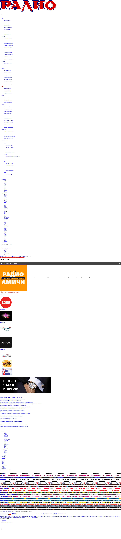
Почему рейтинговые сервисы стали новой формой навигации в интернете (12, 410)
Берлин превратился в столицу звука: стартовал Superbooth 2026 (11, 421)
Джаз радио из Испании (9, 170)
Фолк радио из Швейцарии (10, 152)
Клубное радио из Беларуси (8, 43)
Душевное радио (3, 335)
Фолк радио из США (9, 149)
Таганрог (5, 229)
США (4, 191)
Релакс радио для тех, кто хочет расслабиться (96, 516)
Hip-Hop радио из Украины (8, 120)
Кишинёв (5, 210)
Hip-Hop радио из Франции (8, 127)
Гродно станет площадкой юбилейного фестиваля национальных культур (12, 408)
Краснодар (5, 211)
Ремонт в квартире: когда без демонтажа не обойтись (8, 418)
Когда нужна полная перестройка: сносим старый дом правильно (10, 419)
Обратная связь (4, 242)
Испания (5, 184)
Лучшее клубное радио (24, 516)
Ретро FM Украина (4, 496)
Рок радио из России (7, 20)
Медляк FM (2, 322)
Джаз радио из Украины (9, 165)
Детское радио (2, 516)
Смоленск (5, 228)
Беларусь (5, 180)
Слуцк (5, 227)
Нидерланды (5, 190)
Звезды (5, 237)
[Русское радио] (7, 375)
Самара (5, 443)
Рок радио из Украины (7, 22)
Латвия (5, 187)
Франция (3, 467)
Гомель (5, 205)
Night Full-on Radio (4, 500)
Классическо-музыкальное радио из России (13, 156)
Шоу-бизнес (5, 241)
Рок (2, 18)
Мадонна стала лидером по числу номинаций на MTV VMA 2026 (11, 397)
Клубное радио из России (8, 38)
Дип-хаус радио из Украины (8, 54)
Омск (4, 221)
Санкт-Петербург (6, 226)
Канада (3, 461)
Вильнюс (5, 202)
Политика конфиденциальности (7, 522)
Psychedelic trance (3, 492)
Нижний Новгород (6, 217)
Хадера (5, 233)
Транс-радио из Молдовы (8, 79)
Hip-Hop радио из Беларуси (8, 122)
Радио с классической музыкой (55, 516)
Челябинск (5, 235)
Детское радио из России (10, 174)
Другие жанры (4, 140)
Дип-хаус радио (10, 516)
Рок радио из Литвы (7, 29)
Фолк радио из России (9, 145)
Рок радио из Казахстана (8, 27)
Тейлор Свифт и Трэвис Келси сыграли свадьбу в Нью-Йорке (10, 400)
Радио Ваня (2, 309)
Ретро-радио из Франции (8, 102)
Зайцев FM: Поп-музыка (5, 484)
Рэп (2, 115)
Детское (5, 172)
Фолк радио (26, 517)
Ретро (3, 95)
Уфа (4, 448)
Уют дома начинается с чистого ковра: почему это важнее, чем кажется (11, 416)
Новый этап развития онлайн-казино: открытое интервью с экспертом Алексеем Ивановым (19, 486)
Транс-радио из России (7, 70)
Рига (4, 224)
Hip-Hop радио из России (8, 118)
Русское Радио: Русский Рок (5, 482)
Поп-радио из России (7, 88)
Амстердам (5, 195)
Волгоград (5, 433)
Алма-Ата (5, 194)
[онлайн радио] (15, 263)
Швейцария (4, 468)
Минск (5, 455)
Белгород (5, 198)
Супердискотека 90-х (4, 502)
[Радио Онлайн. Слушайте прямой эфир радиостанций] (28, 11)
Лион (4, 213)
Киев (4, 209)
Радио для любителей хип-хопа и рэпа (46, 516)
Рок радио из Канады (7, 31)
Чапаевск (5, 234)
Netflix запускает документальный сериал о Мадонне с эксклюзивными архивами (14, 426)
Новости (38, 516)
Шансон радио (30, 517)
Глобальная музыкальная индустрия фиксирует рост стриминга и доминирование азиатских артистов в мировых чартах (20, 403)
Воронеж (5, 204)
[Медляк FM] (6, 320)
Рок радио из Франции (7, 34)
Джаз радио (5, 516)
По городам (4, 193)
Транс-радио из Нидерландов (8, 81)
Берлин (5, 200)
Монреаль (5, 215)
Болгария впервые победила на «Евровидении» (8, 411)
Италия (5, 185)
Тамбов (5, 446)
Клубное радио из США (8, 47)
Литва (5, 188)
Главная (1, 256)
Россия (17, 292)
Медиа (5, 239)
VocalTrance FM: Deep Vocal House (7, 504)
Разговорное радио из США (8, 138)
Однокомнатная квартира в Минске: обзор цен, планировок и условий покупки (13, 405)
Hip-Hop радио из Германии (8, 124)
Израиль (5, 183)
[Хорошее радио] (7, 367)
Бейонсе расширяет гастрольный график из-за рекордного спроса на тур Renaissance (14, 424)
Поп (2, 86)
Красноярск (6, 437)
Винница (5, 450)
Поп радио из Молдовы (7, 93)
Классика (5, 154)
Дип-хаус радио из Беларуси (8, 56)
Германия (5, 182)
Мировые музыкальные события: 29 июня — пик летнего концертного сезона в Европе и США (16, 402)
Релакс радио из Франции (8, 113)
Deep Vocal (2, 505)
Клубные (3, 36)
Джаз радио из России (9, 163)
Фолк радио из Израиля (9, 147)
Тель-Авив (5, 230)
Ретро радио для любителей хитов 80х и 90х (111, 516)
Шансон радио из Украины (8, 65)
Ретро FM (2, 475)
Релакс (3, 104)
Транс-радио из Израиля (8, 77)
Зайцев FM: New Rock (4, 507)
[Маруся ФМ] (6, 347)
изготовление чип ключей (7, 511)
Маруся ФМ (2, 349)
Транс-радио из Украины (8, 72)
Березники (5, 199)
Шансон (3, 61)
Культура (5, 238)
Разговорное (4, 129)
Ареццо (5, 196)
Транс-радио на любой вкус (20, 517)
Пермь (5, 223)
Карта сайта (4, 520)
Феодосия (5, 232)
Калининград (6, 436)
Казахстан (3, 460)
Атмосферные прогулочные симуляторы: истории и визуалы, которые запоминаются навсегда (15, 413)
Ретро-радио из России (7, 97)
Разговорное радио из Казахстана (9, 136)
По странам (4, 179)
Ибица (5, 206)
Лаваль (5, 212)
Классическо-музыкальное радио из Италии (13, 158)
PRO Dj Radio (3, 473)
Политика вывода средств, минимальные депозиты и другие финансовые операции (17, 477)
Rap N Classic (2, 498)
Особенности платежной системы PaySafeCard (9, 494)
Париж (5, 222)
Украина (3, 449)
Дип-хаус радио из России (8, 52)
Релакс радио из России (7, 106)
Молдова (5, 189)
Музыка (5, 240)
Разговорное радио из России (8, 131)
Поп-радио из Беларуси (7, 90)
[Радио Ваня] (6, 307)
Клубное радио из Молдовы (8, 45)
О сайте (3, 521)
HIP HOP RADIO (3, 481)
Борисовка (5, 201)
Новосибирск (6, 218)
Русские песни (4, 359)
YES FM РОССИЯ (4, 488)
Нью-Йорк (5, 219)
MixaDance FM (3, 479)
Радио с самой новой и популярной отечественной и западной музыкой (14, 256)
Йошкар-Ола (5, 207)
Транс (3, 68)
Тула (4, 447)
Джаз (4, 161)
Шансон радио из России (8, 63)
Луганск (5, 452)
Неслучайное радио (4, 509)
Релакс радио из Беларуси (8, 111)
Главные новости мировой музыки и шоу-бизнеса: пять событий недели (12, 395)
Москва (5, 216)
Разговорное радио (86, 516)
